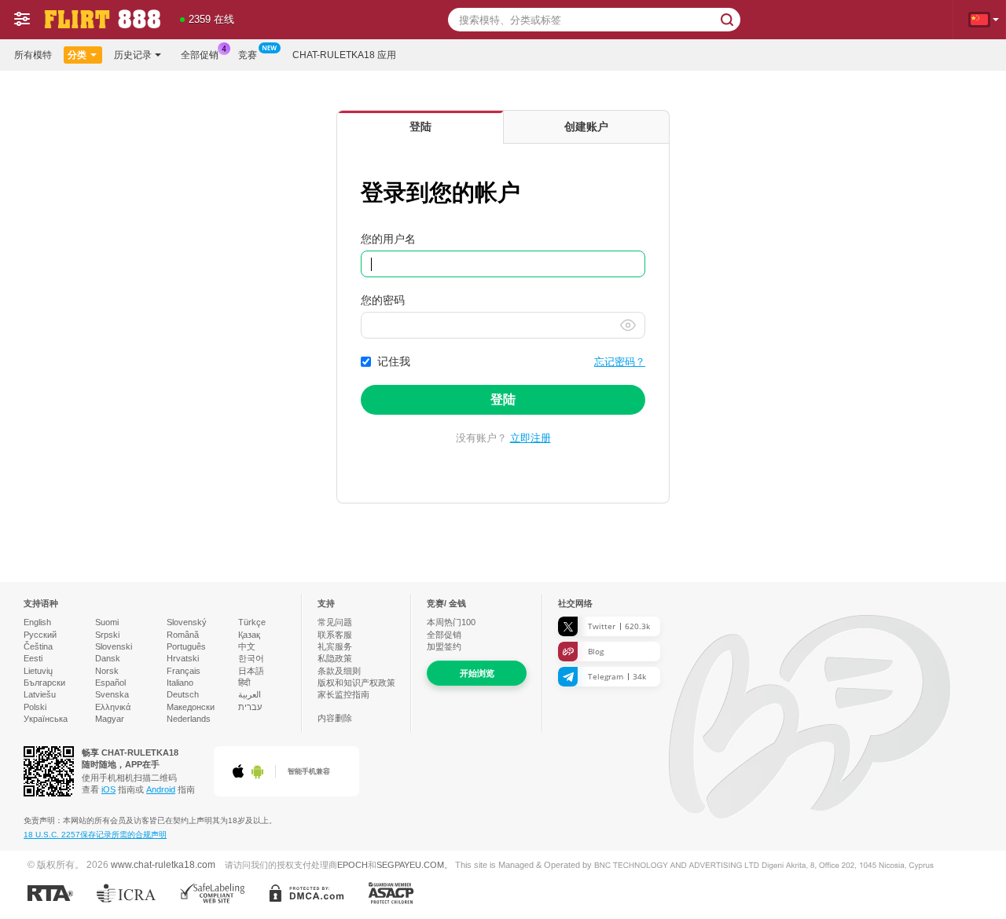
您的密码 (383, 300)
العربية (249, 694)
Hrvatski (183, 658)
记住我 (393, 361)
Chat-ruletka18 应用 (344, 54)
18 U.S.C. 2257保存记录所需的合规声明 (95, 834)
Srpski (107, 634)
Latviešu (40, 694)
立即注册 (530, 437)
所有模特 (33, 54)
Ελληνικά (112, 707)
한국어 (251, 658)
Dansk (107, 658)
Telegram (617, 676)
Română (183, 634)
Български (44, 682)
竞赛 (247, 54)
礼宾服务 (335, 646)
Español (110, 682)
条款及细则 (339, 671)
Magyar (109, 718)
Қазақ (249, 634)
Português (186, 646)
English (37, 622)
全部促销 (199, 54)
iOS (108, 789)
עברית (250, 707)
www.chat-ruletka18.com (163, 864)
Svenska (112, 694)
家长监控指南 (343, 694)
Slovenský (187, 622)
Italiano (180, 682)
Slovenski (113, 646)
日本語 (251, 671)
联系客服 (335, 634)
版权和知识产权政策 (356, 682)
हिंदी (244, 682)
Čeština (38, 646)
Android (160, 789)
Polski (35, 707)
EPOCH (352, 865)
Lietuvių (38, 671)
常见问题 (335, 622)
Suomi (107, 622)
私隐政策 (335, 658)
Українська (46, 718)
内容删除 (335, 718)
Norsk (107, 671)
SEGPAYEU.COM (410, 865)
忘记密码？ (619, 361)
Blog (596, 651)
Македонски (191, 707)
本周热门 (451, 622)
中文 (246, 646)
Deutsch (183, 694)
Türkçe (252, 622)
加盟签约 (444, 646)
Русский (40, 634)
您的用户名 (388, 238)
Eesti (33, 658)
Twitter (619, 626)
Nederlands (189, 718)
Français (183, 671)
